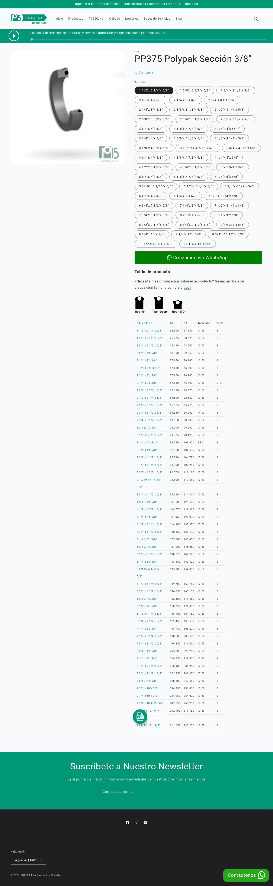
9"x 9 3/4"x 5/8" (232, 224)
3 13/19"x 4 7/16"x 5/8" (198, 148)
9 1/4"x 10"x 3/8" (188, 234)
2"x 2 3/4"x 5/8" (151, 100)
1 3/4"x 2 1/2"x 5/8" (236, 90)
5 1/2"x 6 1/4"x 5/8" (199, 186)
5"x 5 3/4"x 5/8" (151, 176)
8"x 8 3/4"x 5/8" (192, 215)
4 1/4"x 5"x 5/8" (226, 157)
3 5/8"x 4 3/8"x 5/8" (154, 148)
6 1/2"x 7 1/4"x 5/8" (223, 196)
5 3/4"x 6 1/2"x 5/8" (239, 186)
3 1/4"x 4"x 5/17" (227, 128)
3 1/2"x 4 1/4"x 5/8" (229, 138)
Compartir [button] (146, 72)
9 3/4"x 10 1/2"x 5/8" (228, 234)
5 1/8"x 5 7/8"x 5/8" (189, 176)
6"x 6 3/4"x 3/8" (151, 196)
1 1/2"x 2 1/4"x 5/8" (154, 90)
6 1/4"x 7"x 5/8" (185, 196)
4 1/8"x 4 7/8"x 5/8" (189, 157)
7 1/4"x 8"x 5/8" (192, 205)
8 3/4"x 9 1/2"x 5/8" (195, 224)
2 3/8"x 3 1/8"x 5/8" (189, 109)
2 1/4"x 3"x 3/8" (185, 100)
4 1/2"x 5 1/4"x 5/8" (154, 167)
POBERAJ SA (28, 875)
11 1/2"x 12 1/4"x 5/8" (156, 244)
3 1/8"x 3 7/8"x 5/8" (189, 128)
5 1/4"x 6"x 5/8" (226, 176)
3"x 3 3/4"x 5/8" (151, 128)
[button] (256, 18)
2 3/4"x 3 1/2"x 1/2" (195, 119)
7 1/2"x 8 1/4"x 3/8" (229, 205)
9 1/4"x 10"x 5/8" (152, 234)
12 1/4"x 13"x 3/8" (197, 244)
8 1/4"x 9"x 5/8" (226, 215)
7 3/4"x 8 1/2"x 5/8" (154, 215)
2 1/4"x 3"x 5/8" (151, 109)
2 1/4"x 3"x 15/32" (222, 100)
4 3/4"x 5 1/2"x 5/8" (195, 167)
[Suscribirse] (170, 792)
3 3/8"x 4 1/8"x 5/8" (189, 138)
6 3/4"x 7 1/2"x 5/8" (154, 205)
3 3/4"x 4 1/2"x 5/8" (241, 148)
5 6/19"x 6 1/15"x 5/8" (156, 186)
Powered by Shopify (48, 875)
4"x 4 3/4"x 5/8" (151, 157)
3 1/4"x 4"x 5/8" (151, 138)
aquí (187, 287)
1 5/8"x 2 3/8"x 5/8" (195, 90)
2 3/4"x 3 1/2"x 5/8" (236, 119)
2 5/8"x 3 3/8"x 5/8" (154, 119)
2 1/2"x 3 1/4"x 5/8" (229, 109)
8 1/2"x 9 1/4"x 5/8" (154, 224)
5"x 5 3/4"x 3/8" (232, 167)
